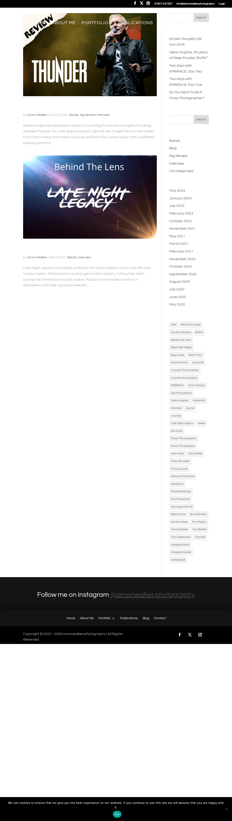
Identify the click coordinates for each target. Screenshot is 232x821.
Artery (199, 332)
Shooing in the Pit (181, 506)
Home (39, 23)
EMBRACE (177, 385)
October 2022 (180, 221)
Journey (176, 415)
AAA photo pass (191, 324)
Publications (135, 23)
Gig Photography (181, 393)
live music (177, 430)
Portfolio (94, 23)
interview (176, 408)
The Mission (199, 521)
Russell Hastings (181, 491)
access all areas (181, 332)
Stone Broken (198, 514)
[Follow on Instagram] (200, 634)
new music (177, 453)
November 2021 (182, 228)
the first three (179, 521)
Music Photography (183, 446)
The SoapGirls (179, 529)
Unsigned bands (181, 552)
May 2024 (177, 190)
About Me (64, 23)
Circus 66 (198, 362)
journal (190, 408)
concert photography (184, 377)
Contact (188, 23)
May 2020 (177, 304)
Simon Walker (37, 115)
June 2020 (177, 297)
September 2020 (183, 274)
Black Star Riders (181, 347)
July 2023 (176, 206)
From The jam (196, 385)
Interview (103, 115)
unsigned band (180, 544)
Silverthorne (178, 514)
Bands (73, 115)
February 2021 (181, 251)
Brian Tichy (195, 355)
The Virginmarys (181, 537)
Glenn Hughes (179, 400)
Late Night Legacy (182, 423)
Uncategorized (181, 171)
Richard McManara (183, 476)
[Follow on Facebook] (179, 634)
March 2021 (179, 243)
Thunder (200, 537)
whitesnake (178, 559)
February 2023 (181, 213)
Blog (165, 23)
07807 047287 (163, 3)
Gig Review (87, 115)
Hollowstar (199, 400)
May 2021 (177, 236)
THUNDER (37, 106)
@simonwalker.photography (152, 594)
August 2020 (179, 281)
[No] (226, 809)
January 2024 (180, 198)
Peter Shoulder (180, 461)
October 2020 (180, 266)
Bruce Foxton (179, 362)
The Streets (199, 529)
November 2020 (182, 259)
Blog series (177, 355)
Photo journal (179, 468)
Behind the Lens (181, 339)
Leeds (201, 423)
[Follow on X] (189, 634)
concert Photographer (185, 370)
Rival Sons (177, 484)
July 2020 (176, 289)
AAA (173, 324)
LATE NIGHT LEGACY (51, 249)
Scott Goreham (180, 499)
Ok (117, 814)
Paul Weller (195, 453)
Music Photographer (183, 438)
